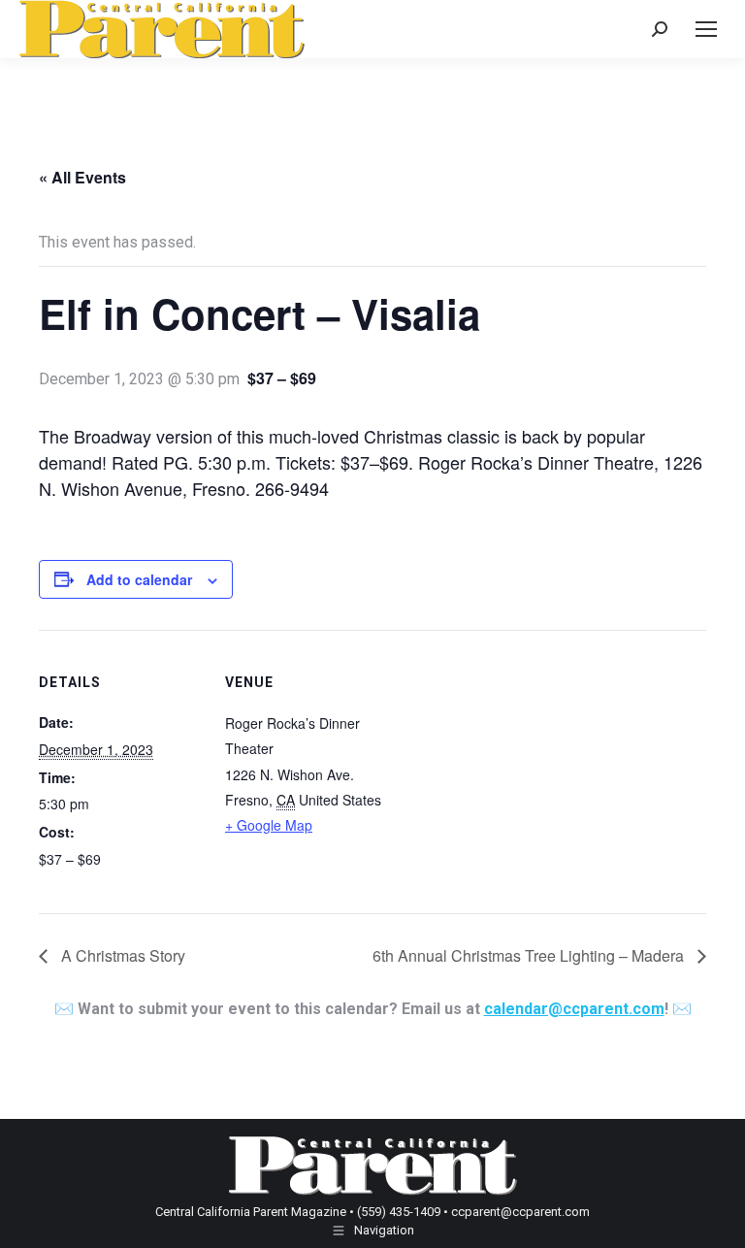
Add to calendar (139, 579)
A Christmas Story (121, 955)
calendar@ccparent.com (574, 1009)
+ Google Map (268, 825)
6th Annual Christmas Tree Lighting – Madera (530, 955)
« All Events (82, 177)
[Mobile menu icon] (706, 29)
